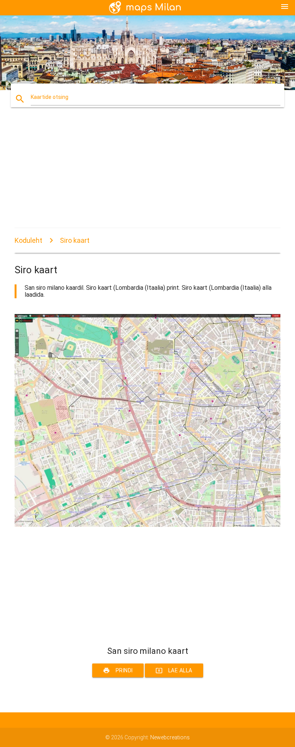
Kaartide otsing (49, 97)
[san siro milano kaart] (147, 525)
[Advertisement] (147, 174)
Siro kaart (74, 240)
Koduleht (28, 240)
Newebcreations (170, 737)
